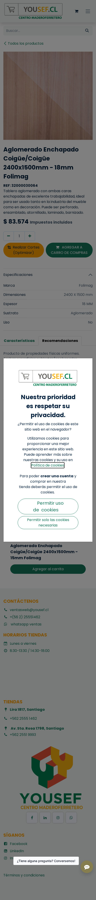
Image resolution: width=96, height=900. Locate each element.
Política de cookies (47, 465)
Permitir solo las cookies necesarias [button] (48, 522)
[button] (48, 506)
